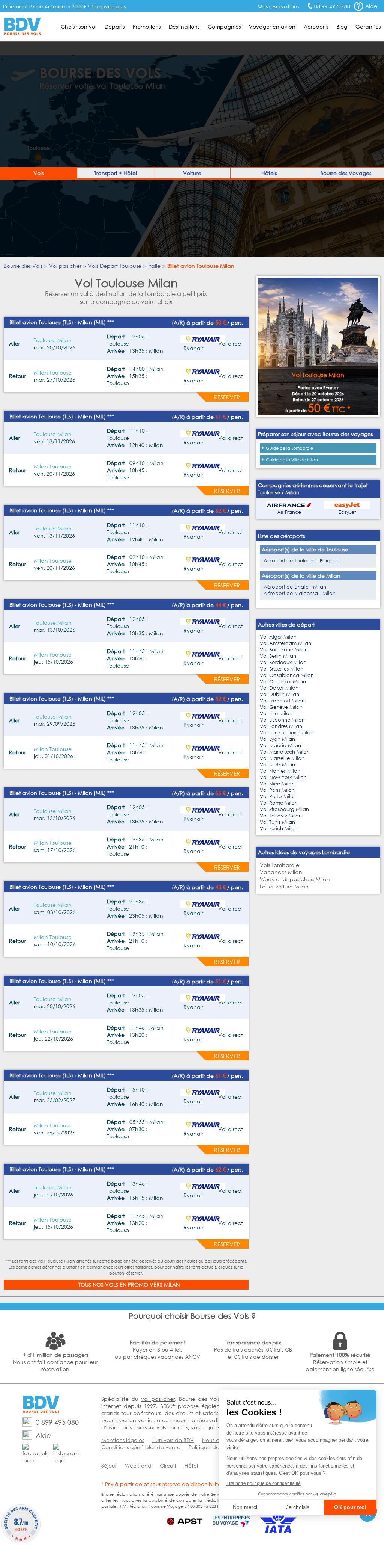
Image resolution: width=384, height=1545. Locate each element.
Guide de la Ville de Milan (292, 460)
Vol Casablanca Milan (287, 675)
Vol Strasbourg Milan (284, 809)
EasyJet (347, 512)
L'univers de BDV (173, 1440)
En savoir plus (109, 6)
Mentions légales (122, 1440)
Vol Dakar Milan (279, 688)
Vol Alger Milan (278, 637)
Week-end (138, 1465)
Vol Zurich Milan (279, 828)
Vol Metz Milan (277, 764)
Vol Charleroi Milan (283, 681)
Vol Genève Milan (281, 707)
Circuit (168, 1465)
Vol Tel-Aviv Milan (281, 816)
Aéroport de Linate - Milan (295, 587)
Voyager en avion (272, 26)
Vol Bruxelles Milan (281, 669)
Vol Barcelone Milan (284, 649)
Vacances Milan (281, 872)
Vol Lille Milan (276, 713)
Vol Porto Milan (278, 796)
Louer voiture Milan (284, 886)
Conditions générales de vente (140, 1447)
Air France (289, 512)
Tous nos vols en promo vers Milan (129, 1284)
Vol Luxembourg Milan (287, 732)
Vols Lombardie (279, 864)
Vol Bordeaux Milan (283, 662)
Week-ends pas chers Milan (295, 879)
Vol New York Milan (283, 777)
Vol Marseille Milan (282, 758)
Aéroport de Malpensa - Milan (300, 593)
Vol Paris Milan (277, 790)
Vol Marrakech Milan (285, 752)
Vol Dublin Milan (279, 694)
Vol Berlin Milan (278, 656)
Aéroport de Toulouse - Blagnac (302, 560)
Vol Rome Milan (279, 803)
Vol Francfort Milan (282, 701)
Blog (341, 26)
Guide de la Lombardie (289, 448)
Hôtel (191, 1465)
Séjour (109, 1465)
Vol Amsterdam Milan (285, 643)
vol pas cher (158, 1398)
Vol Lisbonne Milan (282, 720)
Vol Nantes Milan (280, 771)
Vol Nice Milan (277, 784)
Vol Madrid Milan (280, 745)
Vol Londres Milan (281, 726)
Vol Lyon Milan (277, 739)
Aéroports (316, 26)
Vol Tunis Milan (277, 822)
